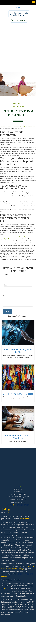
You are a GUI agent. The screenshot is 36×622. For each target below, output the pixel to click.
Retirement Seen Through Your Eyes (18, 436)
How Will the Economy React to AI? (18, 350)
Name (6, 274)
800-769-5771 (20, 20)
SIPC (9, 588)
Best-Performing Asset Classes (18, 393)
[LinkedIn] (8, 508)
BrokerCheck (24, 519)
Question (6, 296)
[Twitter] (5, 508)
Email (5, 285)
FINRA (3, 588)
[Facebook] (2, 508)
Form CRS (9, 513)
